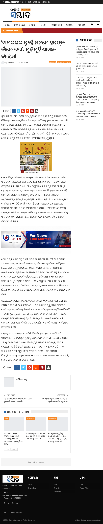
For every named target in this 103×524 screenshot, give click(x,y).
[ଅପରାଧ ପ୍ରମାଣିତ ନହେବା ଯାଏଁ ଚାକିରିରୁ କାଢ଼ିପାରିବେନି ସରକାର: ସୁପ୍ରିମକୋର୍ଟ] (36, 424)
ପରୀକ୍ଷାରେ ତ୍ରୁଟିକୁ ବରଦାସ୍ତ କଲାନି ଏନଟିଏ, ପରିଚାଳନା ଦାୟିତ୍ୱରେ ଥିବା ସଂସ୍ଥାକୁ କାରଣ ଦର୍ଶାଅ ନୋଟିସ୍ (87, 81)
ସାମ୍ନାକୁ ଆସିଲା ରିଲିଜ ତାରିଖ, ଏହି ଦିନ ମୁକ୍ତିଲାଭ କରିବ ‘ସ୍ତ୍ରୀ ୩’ (54, 400)
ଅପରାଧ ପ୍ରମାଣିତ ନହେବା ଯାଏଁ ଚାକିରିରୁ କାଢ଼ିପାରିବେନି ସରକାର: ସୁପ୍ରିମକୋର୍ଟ (87, 66)
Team (30, 484)
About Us (36, 2)
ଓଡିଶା (7, 24)
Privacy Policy (32, 488)
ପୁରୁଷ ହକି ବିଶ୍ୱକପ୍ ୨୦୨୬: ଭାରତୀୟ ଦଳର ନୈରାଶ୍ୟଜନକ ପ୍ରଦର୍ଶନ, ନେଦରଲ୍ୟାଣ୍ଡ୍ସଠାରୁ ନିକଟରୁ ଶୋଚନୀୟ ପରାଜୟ (87, 98)
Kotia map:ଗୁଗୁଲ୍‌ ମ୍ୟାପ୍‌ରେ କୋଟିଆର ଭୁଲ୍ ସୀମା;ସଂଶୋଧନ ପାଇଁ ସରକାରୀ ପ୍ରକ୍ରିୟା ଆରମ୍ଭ (88, 113)
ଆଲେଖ (69, 24)
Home (29, 2)
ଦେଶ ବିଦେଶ (19, 24)
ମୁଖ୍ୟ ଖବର (61, 62)
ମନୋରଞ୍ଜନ (56, 24)
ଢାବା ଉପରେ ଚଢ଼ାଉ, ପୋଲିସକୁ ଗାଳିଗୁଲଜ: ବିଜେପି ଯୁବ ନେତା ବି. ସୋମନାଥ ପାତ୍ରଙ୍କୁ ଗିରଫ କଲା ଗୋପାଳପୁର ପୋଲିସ (87, 50)
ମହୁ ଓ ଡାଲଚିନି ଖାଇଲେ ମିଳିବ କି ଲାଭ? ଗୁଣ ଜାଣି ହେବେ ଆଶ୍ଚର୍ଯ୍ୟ (18, 400)
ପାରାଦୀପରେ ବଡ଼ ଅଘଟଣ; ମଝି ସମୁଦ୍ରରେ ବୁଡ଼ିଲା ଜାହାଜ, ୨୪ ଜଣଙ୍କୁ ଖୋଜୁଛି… (53, 30)
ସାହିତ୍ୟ (81, 24)
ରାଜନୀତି (32, 24)
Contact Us (46, 2)
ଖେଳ (43, 24)
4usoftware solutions (93, 520)
